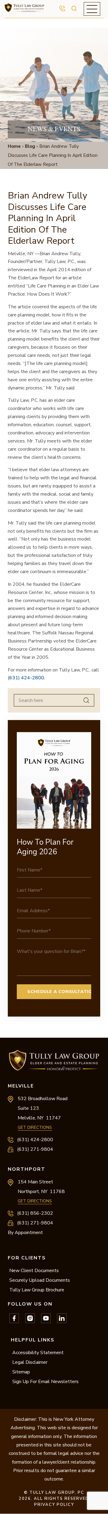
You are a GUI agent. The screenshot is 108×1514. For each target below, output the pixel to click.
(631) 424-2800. (26, 677)
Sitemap (21, 1372)
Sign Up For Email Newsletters (45, 1381)
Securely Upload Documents (39, 1280)
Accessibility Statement (38, 1352)
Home (14, 146)
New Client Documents (34, 1270)
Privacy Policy (54, 1504)
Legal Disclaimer (29, 1362)
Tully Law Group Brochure (36, 1290)
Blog (30, 146)
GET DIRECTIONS (35, 1127)
